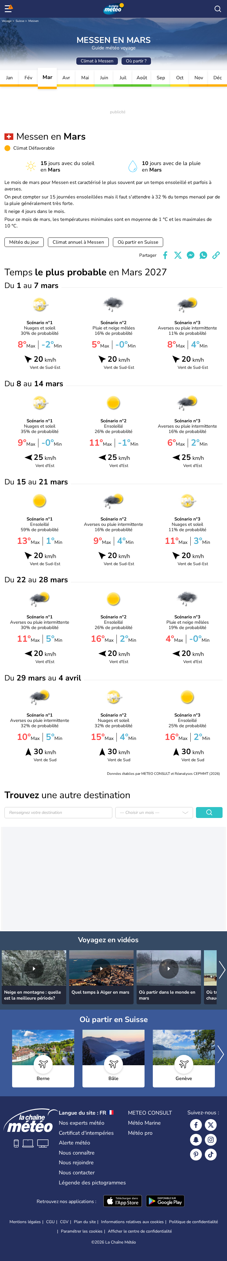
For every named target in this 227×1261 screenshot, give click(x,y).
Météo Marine (144, 1122)
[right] (222, 970)
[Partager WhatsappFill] (203, 255)
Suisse (20, 21)
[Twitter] (211, 1125)
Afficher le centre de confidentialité (140, 1231)
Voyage (7, 21)
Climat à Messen (97, 61)
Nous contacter (77, 1172)
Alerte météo (74, 1142)
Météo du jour (24, 242)
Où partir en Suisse (138, 242)
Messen (33, 21)
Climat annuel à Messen (78, 242)
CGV (64, 1222)
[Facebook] (196, 1125)
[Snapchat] (196, 1140)
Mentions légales (25, 1222)
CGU (50, 1222)
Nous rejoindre (76, 1162)
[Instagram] (211, 1140)
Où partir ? (136, 61)
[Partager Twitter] (178, 255)
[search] (218, 9)
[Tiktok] (211, 1154)
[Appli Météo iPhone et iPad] (122, 1201)
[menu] (9, 9)
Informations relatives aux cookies (132, 1222)
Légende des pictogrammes (92, 1182)
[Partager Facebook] (165, 255)
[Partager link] (216, 255)
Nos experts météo (81, 1122)
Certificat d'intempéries (86, 1132)
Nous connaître (77, 1152)
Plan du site (85, 1222)
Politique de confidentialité (193, 1222)
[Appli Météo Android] (165, 1201)
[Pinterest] (196, 1154)
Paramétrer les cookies (82, 1231)
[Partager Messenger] (190, 255)
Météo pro (140, 1132)
